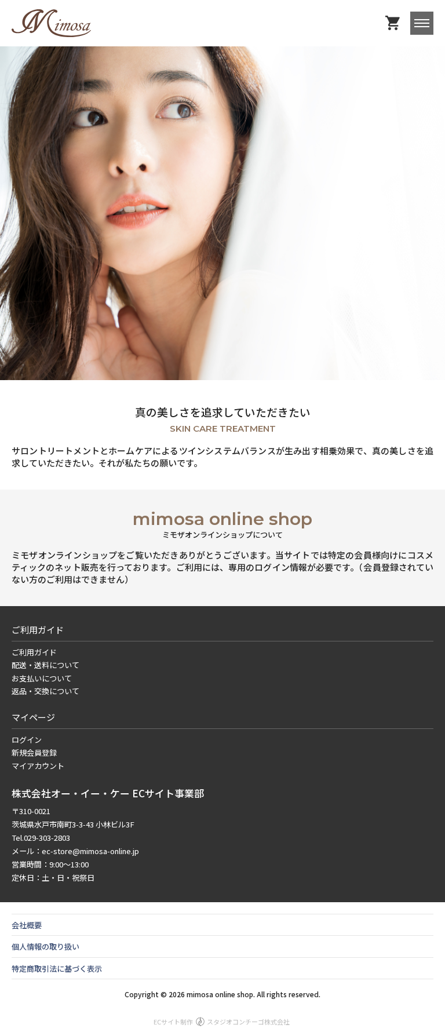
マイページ (33, 717)
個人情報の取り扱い (45, 946)
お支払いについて (42, 678)
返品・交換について (45, 690)
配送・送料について (45, 664)
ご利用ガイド (34, 652)
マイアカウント (38, 765)
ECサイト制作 (222, 1021)
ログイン (27, 739)
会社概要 (27, 925)
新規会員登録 (34, 752)
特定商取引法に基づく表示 (57, 968)
